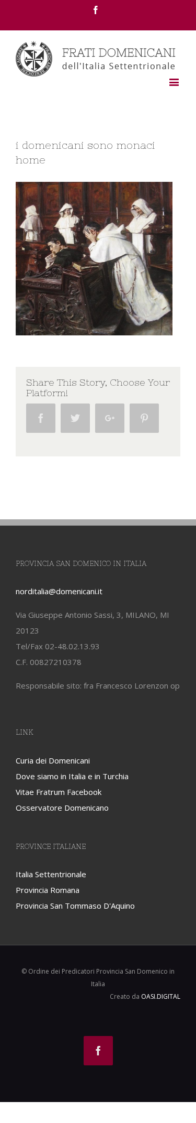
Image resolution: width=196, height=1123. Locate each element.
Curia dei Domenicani (53, 760)
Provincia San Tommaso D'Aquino (75, 905)
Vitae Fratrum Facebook (58, 792)
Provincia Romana (47, 890)
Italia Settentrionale (51, 874)
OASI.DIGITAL (160, 996)
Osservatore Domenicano (62, 807)
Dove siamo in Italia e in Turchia (72, 776)
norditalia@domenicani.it (59, 591)
